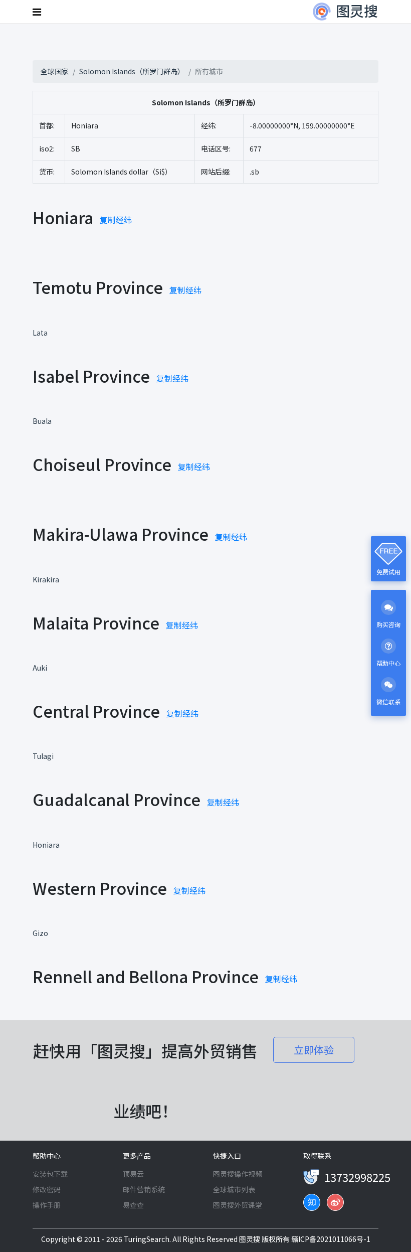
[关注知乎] (311, 1202)
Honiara (46, 845)
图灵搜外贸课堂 (237, 1205)
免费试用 (388, 571)
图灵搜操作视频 (237, 1174)
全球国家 (55, 71)
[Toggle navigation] (38, 12)
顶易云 (133, 1174)
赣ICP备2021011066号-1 (330, 1239)
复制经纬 (116, 220)
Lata (40, 333)
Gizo (40, 933)
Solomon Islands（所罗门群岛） (131, 71)
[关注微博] (335, 1202)
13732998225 (357, 1177)
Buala (42, 421)
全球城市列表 (234, 1189)
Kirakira (46, 579)
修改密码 (47, 1189)
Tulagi (43, 756)
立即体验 (314, 1049)
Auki (40, 668)
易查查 (133, 1205)
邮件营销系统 (144, 1189)
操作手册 (47, 1205)
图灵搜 (250, 1239)
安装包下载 (50, 1174)
